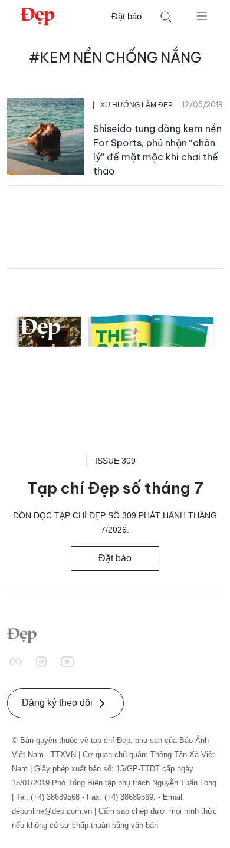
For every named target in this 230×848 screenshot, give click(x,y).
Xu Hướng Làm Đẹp (136, 105)
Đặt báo (126, 16)
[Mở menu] (201, 15)
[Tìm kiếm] (166, 16)
